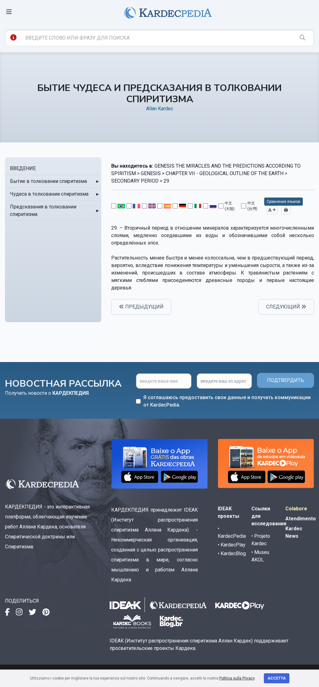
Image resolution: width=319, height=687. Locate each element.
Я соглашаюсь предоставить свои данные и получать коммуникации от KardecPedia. (227, 401)
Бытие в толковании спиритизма (48, 181)
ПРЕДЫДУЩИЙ (144, 307)
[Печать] (286, 210)
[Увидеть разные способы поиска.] (13, 37)
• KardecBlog (232, 553)
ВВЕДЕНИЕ (23, 168)
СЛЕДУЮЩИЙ (283, 307)
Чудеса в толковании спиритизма (49, 194)
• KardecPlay (231, 545)
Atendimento (300, 519)
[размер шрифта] (272, 210)
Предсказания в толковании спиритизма (43, 210)
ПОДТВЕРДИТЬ (285, 380)
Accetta (277, 678)
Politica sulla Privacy (237, 678)
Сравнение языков (283, 201)
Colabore (296, 509)
